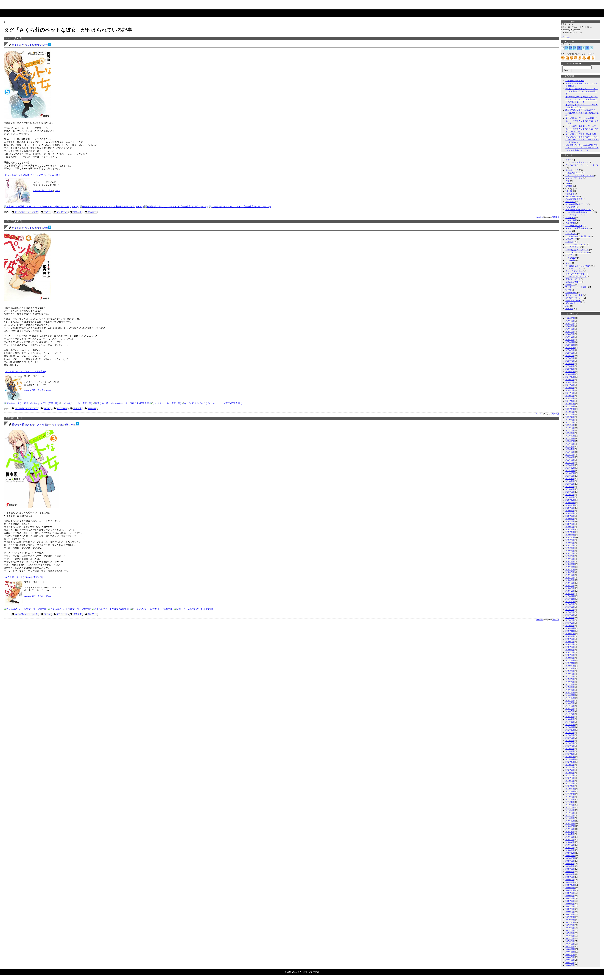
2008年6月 (569, 901)
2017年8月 (569, 607)
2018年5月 (569, 583)
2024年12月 (570, 372)
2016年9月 (569, 636)
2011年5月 (569, 807)
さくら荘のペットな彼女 (26, 212)
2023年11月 (570, 406)
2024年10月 (570, 377)
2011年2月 (569, 815)
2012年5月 (569, 775)
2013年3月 (569, 749)
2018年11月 (570, 567)
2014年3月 (569, 716)
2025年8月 (569, 353)
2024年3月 (569, 396)
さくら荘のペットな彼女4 (26, 227)
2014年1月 (569, 722)
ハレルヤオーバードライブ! (577, 252)
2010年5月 (569, 839)
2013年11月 (570, 727)
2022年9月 (569, 444)
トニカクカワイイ (573, 173)
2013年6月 (569, 741)
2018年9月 (569, 572)
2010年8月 (569, 831)
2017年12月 (570, 596)
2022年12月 (570, 436)
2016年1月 (569, 658)
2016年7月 (569, 642)
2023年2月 (569, 430)
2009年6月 (569, 869)
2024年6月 (569, 388)
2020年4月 (569, 521)
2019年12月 (570, 532)
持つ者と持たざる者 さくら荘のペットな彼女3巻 (40, 424)
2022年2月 (569, 462)
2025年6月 (569, 358)
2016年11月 (570, 631)
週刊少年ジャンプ (573, 303)
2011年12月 (570, 789)
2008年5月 (569, 904)
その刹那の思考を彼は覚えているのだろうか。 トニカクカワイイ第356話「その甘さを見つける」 (581, 99)
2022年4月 (569, 457)
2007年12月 (570, 917)
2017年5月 (569, 615)
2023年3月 (569, 428)
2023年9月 (569, 412)
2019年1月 (569, 561)
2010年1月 (569, 850)
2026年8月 (569, 321)
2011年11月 (570, 791)
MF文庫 (568, 191)
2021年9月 (569, 476)
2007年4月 (569, 938)
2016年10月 (570, 634)
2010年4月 (569, 842)
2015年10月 (570, 666)
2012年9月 (569, 765)
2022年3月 (569, 460)
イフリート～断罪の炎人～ (576, 228)
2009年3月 (569, 877)
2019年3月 (569, 556)
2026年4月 (569, 331)
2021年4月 (569, 489)
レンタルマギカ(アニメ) (575, 276)
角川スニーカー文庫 (573, 295)
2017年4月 (569, 618)
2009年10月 (570, 858)
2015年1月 (569, 690)
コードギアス (571, 234)
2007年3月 (569, 941)
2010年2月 (569, 847)
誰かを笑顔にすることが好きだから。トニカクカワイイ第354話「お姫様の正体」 (581, 113)
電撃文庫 (77, 212)
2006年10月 (570, 954)
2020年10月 (570, 505)
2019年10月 (570, 537)
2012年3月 (569, 781)
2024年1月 (569, 401)
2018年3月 (569, 588)
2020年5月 (569, 519)
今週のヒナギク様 (573, 279)
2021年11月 (570, 470)
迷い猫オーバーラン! (574, 298)
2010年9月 (569, 829)
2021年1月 (569, 497)
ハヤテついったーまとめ (575, 244)
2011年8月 (569, 799)
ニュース (569, 242)
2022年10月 (570, 441)
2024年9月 (569, 380)
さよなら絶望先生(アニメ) (576, 204)
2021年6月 (569, 484)
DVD (567, 183)
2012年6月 (569, 773)
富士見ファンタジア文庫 (575, 287)
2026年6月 (569, 326)
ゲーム (568, 231)
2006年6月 (569, 965)
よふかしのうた (572, 170)
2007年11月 (570, 920)
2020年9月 (569, 508)
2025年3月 (569, 364)
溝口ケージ (62, 212)
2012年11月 (570, 759)
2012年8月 (569, 767)
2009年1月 (569, 882)
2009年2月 (569, 880)
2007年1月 (569, 946)
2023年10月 (570, 409)
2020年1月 (569, 529)
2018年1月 (569, 593)
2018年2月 (569, 591)
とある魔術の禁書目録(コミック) (579, 212)
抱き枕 (568, 290)
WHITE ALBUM (572, 196)
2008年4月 (569, 906)
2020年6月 (569, 516)
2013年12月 (570, 725)
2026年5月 (569, 329)
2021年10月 (570, 473)
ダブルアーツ (571, 239)
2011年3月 (569, 813)
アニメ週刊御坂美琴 (573, 226)
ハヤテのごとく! (572, 247)
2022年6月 (569, 452)
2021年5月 (569, 487)
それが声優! (570, 207)
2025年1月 (569, 369)
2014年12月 (570, 692)
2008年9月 (569, 893)
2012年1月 (569, 786)
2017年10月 (570, 602)
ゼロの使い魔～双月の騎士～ (577, 236)
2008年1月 (569, 914)
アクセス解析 (571, 220)
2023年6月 (569, 420)
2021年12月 (570, 468)
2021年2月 (569, 495)
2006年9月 (569, 957)
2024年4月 (569, 393)
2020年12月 (570, 500)
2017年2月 (569, 623)
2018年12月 (570, 564)
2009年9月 (569, 861)
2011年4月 (569, 810)
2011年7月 (569, 802)
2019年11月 (570, 535)
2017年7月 (569, 610)
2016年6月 (569, 644)
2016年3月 (569, 652)
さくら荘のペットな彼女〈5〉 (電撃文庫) (25, 371)
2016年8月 (569, 639)
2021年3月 (569, 492)
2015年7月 (569, 674)
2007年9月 (569, 925)
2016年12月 (570, 628)
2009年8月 (569, 864)
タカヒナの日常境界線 (574, 81)
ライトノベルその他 (573, 271)
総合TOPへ (565, 37)
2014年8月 (569, 703)
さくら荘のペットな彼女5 (26, 45)
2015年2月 (569, 687)
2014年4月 (569, 714)
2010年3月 (569, 845)
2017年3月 (569, 620)
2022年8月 (569, 446)
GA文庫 (568, 186)
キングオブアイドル (573, 178)
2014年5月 (569, 711)
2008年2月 (569, 912)
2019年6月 (569, 548)
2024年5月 (569, 390)
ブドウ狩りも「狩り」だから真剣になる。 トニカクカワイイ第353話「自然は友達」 (581, 121)
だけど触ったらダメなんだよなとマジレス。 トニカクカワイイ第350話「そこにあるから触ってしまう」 (581, 147)
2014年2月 (569, 719)
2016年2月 (569, 655)
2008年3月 (569, 909)
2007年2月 (569, 944)
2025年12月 (570, 342)
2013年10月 (570, 730)
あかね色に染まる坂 (573, 199)
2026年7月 (569, 323)
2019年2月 (569, 559)
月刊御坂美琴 (571, 292)
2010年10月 (570, 826)
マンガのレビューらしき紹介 (577, 266)
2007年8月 (569, 928)
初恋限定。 (570, 284)
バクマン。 (570, 255)
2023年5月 (569, 422)
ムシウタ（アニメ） (573, 268)
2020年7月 (569, 513)
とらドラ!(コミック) (573, 215)
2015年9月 (569, 668)
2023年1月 (569, 433)
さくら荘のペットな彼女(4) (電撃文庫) (24, 577)
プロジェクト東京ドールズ (576, 162)
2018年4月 (569, 585)
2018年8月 (569, 575)
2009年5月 (569, 872)
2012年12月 (570, 757)
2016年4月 (569, 650)
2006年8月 (569, 960)
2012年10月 (570, 762)
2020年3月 (569, 524)
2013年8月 (569, 735)
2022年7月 (569, 449)
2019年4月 (569, 553)
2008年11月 (570, 888)
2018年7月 (569, 577)
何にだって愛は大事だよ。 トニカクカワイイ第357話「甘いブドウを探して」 (581, 91)
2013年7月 (569, 738)
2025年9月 (569, 350)
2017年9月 (569, 604)
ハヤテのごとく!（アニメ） (577, 250)
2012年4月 (569, 778)
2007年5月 (569, 936)
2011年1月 (569, 818)
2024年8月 (569, 382)
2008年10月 (570, 890)
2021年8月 (569, 479)
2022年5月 (569, 454)
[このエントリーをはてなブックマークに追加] (49, 45)
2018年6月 (569, 580)
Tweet (44, 45)
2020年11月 (570, 503)
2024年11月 (570, 374)
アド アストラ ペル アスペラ (579, 175)
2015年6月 (569, 676)
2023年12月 (570, 404)
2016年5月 (569, 647)
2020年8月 (569, 511)
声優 (567, 181)
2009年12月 (570, 853)
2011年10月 (570, 794)
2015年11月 (570, 663)
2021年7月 (569, 481)
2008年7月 (569, 898)
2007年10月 (570, 922)
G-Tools (57, 191)
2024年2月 (569, 398)
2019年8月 (569, 543)
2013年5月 (569, 743)
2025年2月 (569, 366)
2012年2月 (569, 783)
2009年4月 (569, 874)
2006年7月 (569, 962)
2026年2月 (569, 337)
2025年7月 (569, 356)
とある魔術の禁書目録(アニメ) (578, 210)
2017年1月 (569, 626)
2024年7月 (569, 385)
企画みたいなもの (573, 282)
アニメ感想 (570, 223)
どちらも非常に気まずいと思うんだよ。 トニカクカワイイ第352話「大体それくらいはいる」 (581, 129)
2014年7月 (569, 706)
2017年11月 (570, 599)
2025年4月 (569, 361)
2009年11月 (570, 856)
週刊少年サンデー (573, 300)
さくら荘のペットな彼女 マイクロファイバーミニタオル (33, 174)
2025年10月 (570, 347)
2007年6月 (569, 933)
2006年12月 (570, 949)
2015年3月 (569, 684)
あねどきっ (570, 202)
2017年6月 (569, 612)
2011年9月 (569, 797)
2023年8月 (569, 414)
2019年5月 (569, 551)
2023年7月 (569, 417)
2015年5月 (569, 679)
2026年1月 (569, 339)
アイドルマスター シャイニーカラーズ (581, 165)
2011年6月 (569, 805)
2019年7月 (569, 545)
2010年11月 (570, 823)
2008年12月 (570, 885)
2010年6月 (569, 837)
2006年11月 (570, 952)
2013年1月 (569, 754)
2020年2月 (569, 527)
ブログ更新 (570, 260)
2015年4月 (569, 682)
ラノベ (47, 212)
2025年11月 (570, 345)
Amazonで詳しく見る (43, 190)
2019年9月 (569, 540)
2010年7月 (569, 834)
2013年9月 (569, 733)
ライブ (568, 160)
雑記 (567, 306)
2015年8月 (569, 671)
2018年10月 (570, 569)
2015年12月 (570, 660)
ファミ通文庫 (571, 258)
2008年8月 (569, 896)
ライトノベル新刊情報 (574, 274)
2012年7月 (569, 770)
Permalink (539, 217)
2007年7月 (569, 930)
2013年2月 (569, 751)
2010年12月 (570, 821)
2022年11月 (570, 438)
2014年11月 (570, 695)
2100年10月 (570, 318)
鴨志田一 (92, 212)
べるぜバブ (570, 218)
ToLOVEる (569, 194)
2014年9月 (569, 700)
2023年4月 (569, 425)
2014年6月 (569, 708)
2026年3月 (569, 334)
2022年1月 (569, 465)
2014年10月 (570, 698)
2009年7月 (569, 866)
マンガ (568, 263)
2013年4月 (569, 746)
